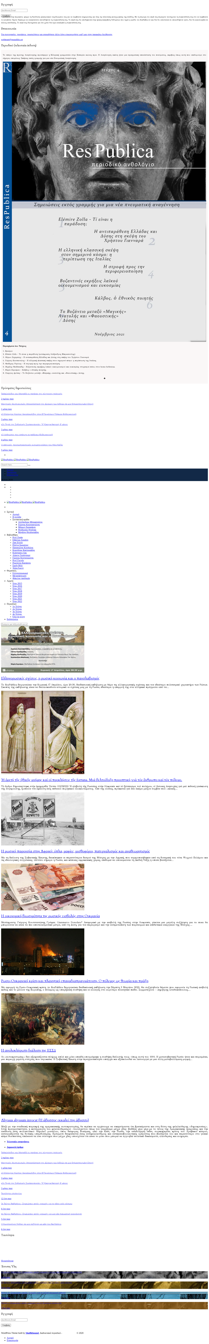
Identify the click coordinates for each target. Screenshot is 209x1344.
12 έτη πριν (6, 1198)
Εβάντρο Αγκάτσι (20, 540)
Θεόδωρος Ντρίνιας (27, 530)
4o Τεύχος (17, 614)
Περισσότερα (7, 1261)
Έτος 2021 (17, 599)
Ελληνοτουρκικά (20, 573)
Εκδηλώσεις (12, 619)
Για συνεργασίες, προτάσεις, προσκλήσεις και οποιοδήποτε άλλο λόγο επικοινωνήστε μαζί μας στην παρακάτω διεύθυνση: (56, 34)
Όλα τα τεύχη (19, 616)
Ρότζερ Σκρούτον (20, 545)
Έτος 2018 (17, 591)
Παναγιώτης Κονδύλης (23, 547)
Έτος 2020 (17, 596)
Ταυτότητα (11, 472)
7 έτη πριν (5, 1298)
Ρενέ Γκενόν (18, 560)
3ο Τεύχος (17, 611)
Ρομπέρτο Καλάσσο (22, 563)
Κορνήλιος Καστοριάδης (24, 550)
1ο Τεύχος (17, 606)
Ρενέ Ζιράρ (18, 537)
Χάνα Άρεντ (18, 568)
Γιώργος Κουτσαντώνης (29, 524)
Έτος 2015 (17, 583)
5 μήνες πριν (7, 450)
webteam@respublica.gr (12, 39)
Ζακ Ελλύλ (18, 542)
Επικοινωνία (12, 475)
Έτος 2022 (17, 601)
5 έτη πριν (5, 1219)
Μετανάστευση (19, 576)
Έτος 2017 (17, 588)
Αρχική (10, 470)
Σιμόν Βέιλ (18, 565)
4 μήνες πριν (7, 440)
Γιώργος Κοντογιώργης (23, 558)
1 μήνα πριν (6, 409)
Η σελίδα (17, 517)
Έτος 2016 (17, 586)
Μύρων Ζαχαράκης (27, 527)
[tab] (107, 1141)
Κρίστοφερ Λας (20, 553)
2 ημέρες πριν (7, 399)
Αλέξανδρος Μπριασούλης (30, 522)
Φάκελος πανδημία (21, 578)
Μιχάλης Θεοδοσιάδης (28, 532)
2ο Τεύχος (17, 609)
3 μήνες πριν (7, 419)
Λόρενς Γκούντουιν (21, 555)
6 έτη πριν (5, 1209)
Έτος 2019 (17, 593)
